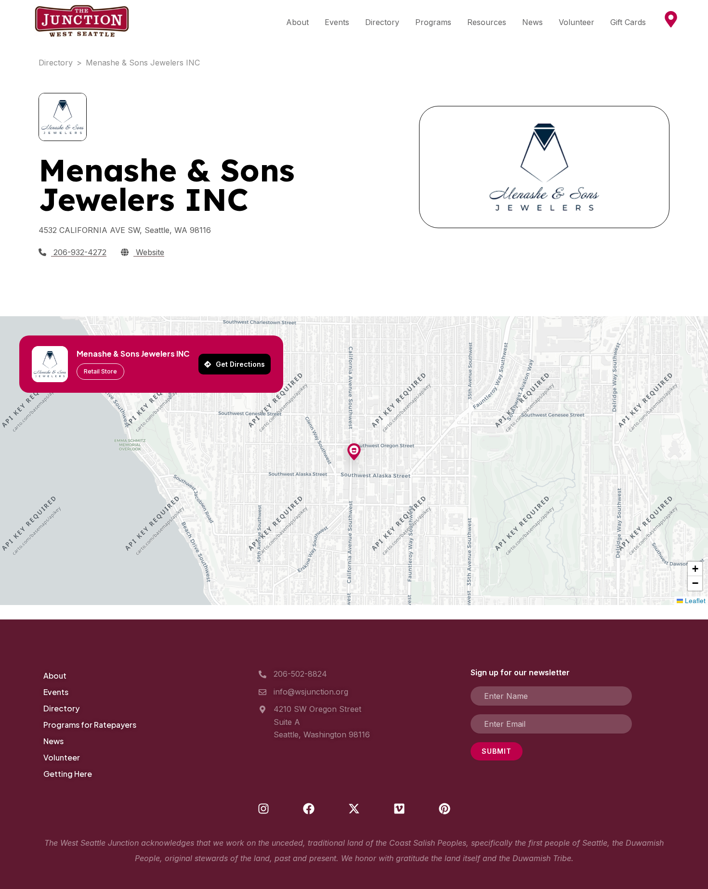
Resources (486, 22)
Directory (382, 22)
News (532, 22)
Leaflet (694, 600)
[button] (354, 452)
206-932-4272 (78, 252)
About (297, 22)
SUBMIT (496, 751)
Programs (433, 22)
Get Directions (240, 364)
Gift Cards (628, 22)
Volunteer (576, 22)
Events (337, 22)
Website (148, 252)
